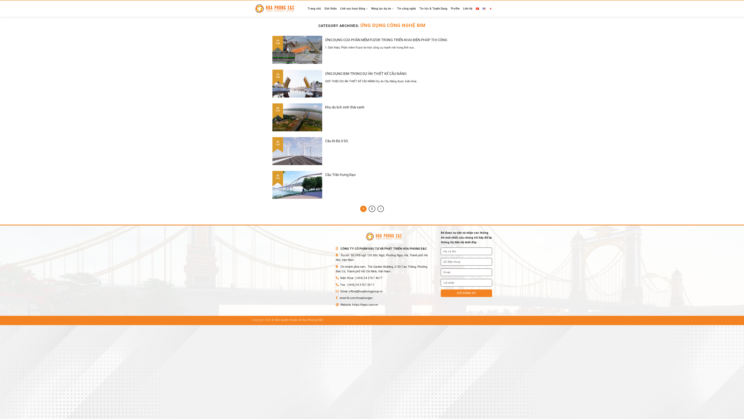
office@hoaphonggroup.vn (365, 291)
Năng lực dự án (381, 8)
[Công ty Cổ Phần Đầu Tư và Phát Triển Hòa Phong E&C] (276, 8)
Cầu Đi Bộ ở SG (336, 141)
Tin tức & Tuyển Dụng (433, 8)
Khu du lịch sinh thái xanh (344, 107)
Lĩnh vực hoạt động (352, 8)
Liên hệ (467, 8)
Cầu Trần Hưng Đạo (340, 175)
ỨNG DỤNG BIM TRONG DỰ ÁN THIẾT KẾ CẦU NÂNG (365, 74)
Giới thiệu (330, 8)
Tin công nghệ (406, 8)
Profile (455, 8)
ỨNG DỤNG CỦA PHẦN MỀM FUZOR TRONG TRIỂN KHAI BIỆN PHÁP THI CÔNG (386, 40)
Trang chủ (314, 8)
